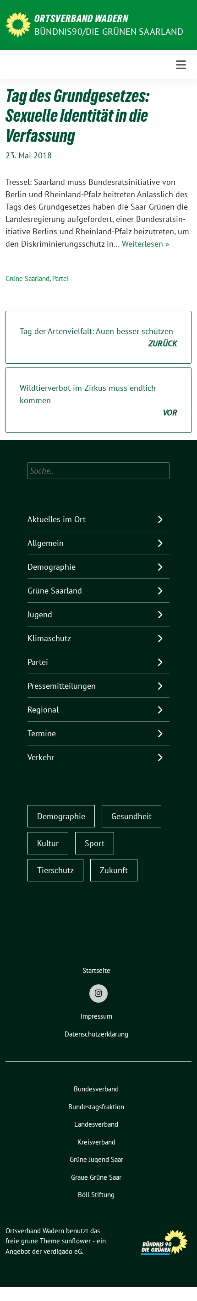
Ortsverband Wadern (81, 18)
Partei (60, 278)
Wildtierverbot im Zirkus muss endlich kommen (98, 400)
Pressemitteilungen (61, 685)
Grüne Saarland (27, 278)
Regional (43, 709)
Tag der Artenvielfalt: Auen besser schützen (98, 337)
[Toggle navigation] (181, 64)
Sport (94, 843)
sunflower (76, 1240)
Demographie (51, 566)
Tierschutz (55, 870)
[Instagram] (98, 993)
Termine (41, 733)
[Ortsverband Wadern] (18, 24)
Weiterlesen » (146, 243)
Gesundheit (131, 816)
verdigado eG (63, 1251)
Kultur (48, 843)
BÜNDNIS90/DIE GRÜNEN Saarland (108, 31)
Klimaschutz (49, 638)
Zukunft (114, 870)
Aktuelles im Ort (56, 519)
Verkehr (40, 757)
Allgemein (45, 543)
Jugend (39, 614)
